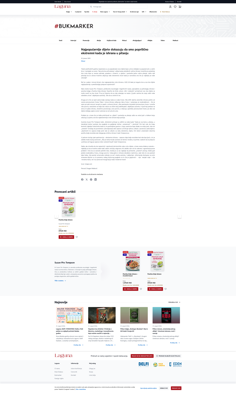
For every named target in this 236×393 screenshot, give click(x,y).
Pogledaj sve (173, 302)
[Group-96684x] (175, 364)
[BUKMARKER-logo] (74, 26)
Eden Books (58, 1)
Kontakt (179, 1)
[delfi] (144, 364)
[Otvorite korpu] (179, 6)
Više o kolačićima (81, 389)
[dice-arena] (159, 364)
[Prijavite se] (170, 6)
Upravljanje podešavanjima (148, 388)
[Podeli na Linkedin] (95, 179)
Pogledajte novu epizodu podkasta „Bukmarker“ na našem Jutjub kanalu (118, 1)
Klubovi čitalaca (169, 1)
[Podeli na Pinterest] (91, 179)
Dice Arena (67, 1)
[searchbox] (118, 7)
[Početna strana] (63, 7)
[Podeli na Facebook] (82, 179)
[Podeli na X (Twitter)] (87, 179)
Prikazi (83, 61)
